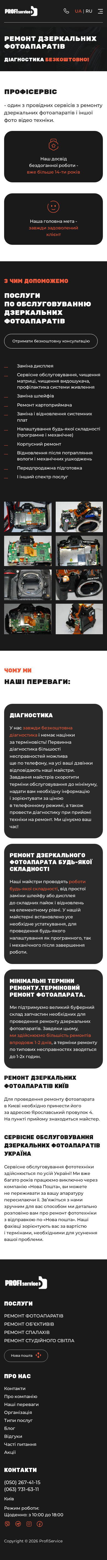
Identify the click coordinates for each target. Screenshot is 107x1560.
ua (78, 11)
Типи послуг (18, 1420)
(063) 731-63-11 (21, 1489)
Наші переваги (21, 1404)
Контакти (15, 1388)
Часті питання (20, 1444)
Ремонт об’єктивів (29, 1324)
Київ (9, 1498)
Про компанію (20, 1396)
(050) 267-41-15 (22, 1482)
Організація (18, 1412)
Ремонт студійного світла (39, 1340)
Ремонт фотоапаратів (33, 1316)
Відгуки (13, 1436)
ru (89, 11)
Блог (9, 1428)
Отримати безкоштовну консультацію (51, 341)
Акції (10, 1452)
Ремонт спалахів (27, 1332)
